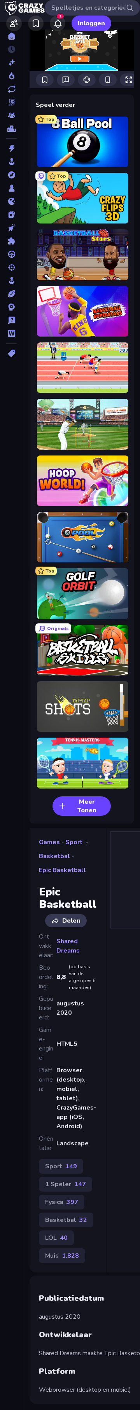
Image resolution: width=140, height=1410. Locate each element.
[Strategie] (11, 307)
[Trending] (11, 75)
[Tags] (11, 353)
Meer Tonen (86, 806)
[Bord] (11, 188)
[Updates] (11, 89)
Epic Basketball (62, 870)
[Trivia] (11, 320)
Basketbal (54, 856)
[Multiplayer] (11, 115)
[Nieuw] (11, 62)
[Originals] (11, 102)
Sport (73, 842)
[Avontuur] (11, 174)
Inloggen (91, 23)
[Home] (11, 36)
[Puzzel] (11, 241)
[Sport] (11, 293)
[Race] (11, 254)
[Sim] (11, 280)
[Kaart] (11, 214)
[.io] (11, 201)
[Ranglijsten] (11, 128)
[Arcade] (11, 161)
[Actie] (11, 148)
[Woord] (11, 333)
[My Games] (36, 23)
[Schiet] (11, 267)
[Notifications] (57, 23)
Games (49, 842)
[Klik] (11, 227)
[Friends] (14, 23)
